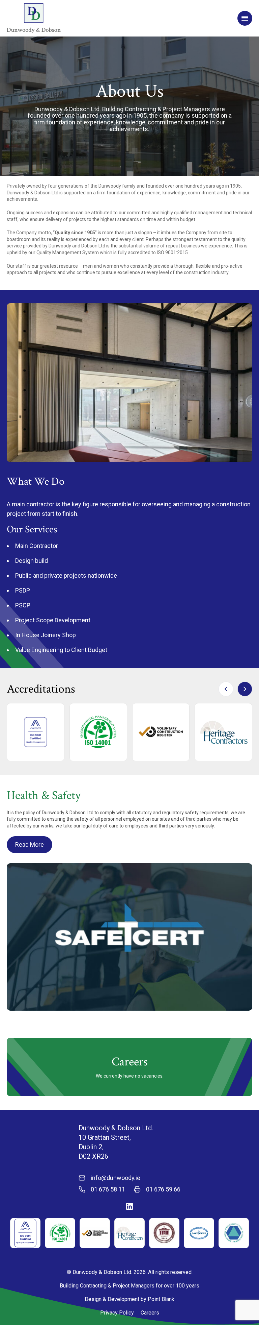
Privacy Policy (117, 1312)
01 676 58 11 (108, 1189)
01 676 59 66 (163, 1189)
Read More (29, 844)
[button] (244, 688)
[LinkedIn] (129, 1206)
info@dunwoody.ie (115, 1178)
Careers (150, 1312)
